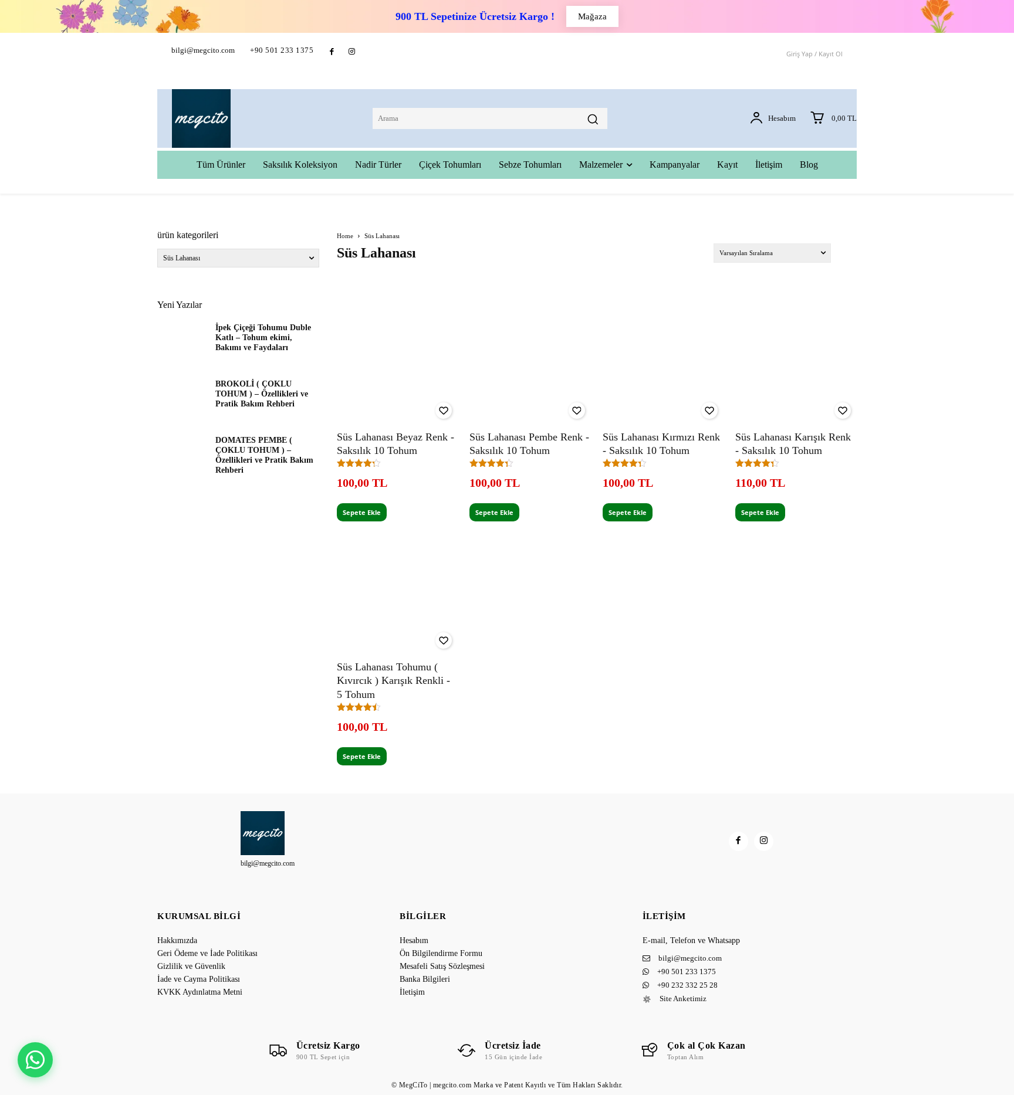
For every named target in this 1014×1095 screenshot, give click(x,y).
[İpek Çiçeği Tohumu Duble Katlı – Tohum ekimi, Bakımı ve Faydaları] (181, 342)
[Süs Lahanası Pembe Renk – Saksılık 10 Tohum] (530, 364)
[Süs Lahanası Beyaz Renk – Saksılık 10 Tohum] (397, 364)
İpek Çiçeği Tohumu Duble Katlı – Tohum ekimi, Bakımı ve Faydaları (263, 337)
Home (345, 235)
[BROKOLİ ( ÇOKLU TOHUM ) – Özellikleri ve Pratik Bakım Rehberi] (181, 398)
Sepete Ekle (362, 512)
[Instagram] (351, 52)
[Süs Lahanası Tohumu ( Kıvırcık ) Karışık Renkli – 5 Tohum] (397, 594)
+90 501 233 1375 (281, 50)
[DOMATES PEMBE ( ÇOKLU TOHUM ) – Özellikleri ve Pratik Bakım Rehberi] (181, 455)
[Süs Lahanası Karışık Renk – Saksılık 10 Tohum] (796, 364)
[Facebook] (332, 52)
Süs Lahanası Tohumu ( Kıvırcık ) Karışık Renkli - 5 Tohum (393, 680)
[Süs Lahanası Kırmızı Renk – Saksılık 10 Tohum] (663, 364)
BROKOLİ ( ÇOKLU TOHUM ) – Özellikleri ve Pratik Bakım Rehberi (261, 393)
